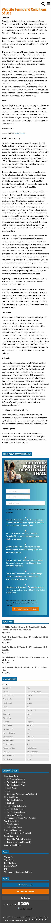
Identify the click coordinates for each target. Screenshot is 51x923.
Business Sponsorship (25, 891)
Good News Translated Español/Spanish (22, 794)
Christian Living (8, 695)
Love (4, 710)
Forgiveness (7, 703)
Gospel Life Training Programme (19, 839)
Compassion (7, 688)
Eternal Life (7, 699)
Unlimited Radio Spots (15, 800)
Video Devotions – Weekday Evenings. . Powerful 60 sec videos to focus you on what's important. (22, 536)
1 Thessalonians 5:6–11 (38, 637)
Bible (28, 688)
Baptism (29, 714)
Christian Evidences (34, 692)
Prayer (29, 733)
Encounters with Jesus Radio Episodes (21, 818)
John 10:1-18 (34, 627)
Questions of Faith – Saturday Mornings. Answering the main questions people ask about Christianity (24, 550)
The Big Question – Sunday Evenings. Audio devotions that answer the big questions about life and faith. (24, 563)
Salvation (30, 740)
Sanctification (32, 748)
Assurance (6, 714)
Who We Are (8, 857)
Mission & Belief (10, 866)
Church (29, 695)
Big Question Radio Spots (16, 806)
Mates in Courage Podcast (16, 812)
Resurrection (31, 710)
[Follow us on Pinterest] (22, 904)
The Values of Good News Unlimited (18, 872)
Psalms (29, 759)
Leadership (31, 725)
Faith (28, 699)
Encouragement (9, 755)
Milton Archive (8, 729)
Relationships (8, 737)
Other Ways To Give (25, 885)
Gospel (29, 703)
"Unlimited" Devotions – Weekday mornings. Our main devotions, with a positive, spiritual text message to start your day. (25, 523)
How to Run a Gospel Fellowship (19, 842)
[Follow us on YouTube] (27, 904)
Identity (30, 755)
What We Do (9, 860)
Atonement (7, 718)
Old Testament (32, 752)
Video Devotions (13, 824)
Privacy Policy (20, 133)
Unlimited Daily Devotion (16, 782)
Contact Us (25, 898)
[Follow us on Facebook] (19, 904)
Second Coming (8, 744)
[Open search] (43, 4)
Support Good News (12, 845)
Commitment (7, 759)
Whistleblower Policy (21, 920)
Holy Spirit (7, 752)
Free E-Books (12, 788)
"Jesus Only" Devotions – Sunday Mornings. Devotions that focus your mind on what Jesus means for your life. (24, 576)
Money (29, 729)
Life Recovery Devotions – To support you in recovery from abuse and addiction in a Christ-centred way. (25, 590)
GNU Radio (11, 803)
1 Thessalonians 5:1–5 (38, 647)
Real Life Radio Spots (15, 809)
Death (29, 718)
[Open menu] (48, 4)
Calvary (5, 692)
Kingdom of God (9, 748)
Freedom (6, 722)
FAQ (5, 869)
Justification (7, 725)
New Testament (9, 733)
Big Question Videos (14, 827)
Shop (8, 791)
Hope (28, 744)
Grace (5, 707)
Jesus (28, 707)
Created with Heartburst (39, 919)
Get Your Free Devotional (25, 608)
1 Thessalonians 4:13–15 (31, 667)
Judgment (30, 722)
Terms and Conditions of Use (38, 917)
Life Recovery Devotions (16, 779)
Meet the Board (10, 863)
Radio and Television (14, 815)
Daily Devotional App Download (19, 833)
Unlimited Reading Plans (16, 785)
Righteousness (8, 740)
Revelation (30, 737)
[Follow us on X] (24, 904)
